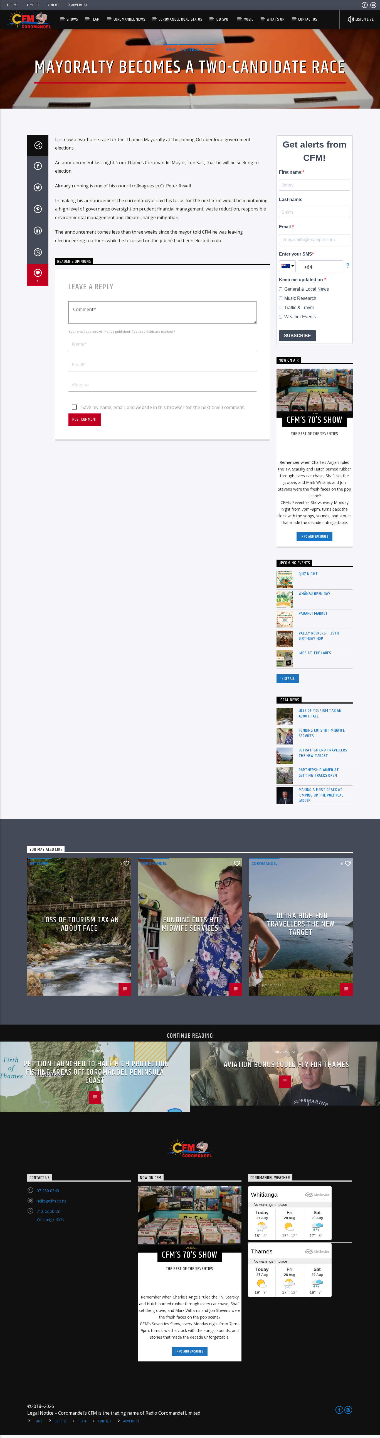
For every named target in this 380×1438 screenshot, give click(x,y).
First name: (291, 172)
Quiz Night (308, 574)
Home (13, 5)
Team (96, 19)
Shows (72, 19)
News (55, 5)
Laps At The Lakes (315, 653)
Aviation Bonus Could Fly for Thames (286, 1065)
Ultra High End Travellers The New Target (323, 753)
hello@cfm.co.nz (51, 1201)
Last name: (290, 199)
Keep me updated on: (301, 279)
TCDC (209, 49)
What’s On (276, 19)
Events (60, 1421)
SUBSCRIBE (297, 335)
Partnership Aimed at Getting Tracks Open (319, 772)
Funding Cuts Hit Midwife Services (322, 733)
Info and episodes (315, 536)
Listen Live (364, 19)
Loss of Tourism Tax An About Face (320, 713)
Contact (104, 1421)
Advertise (79, 5)
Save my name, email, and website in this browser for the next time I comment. (163, 407)
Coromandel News (129, 19)
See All (289, 679)
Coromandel (154, 863)
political (190, 49)
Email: (285, 226)
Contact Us (307, 19)
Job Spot (223, 19)
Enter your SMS (295, 254)
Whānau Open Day (314, 593)
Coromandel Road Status (180, 19)
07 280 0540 (48, 1190)
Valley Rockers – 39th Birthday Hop (319, 636)
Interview (40, 863)
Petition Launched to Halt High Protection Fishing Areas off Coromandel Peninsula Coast (96, 1072)
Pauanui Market (313, 613)
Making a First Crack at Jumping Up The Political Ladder (321, 795)
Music (35, 5)
